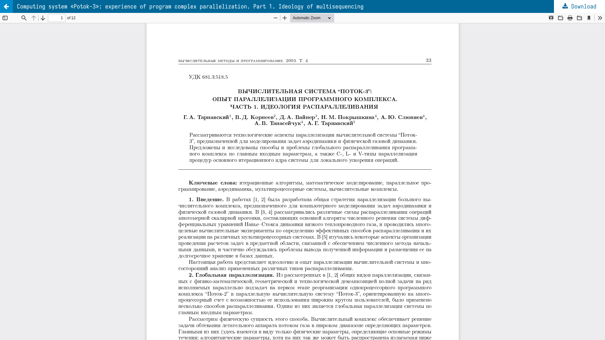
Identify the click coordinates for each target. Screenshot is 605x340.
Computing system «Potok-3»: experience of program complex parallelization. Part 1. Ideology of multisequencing (190, 6)
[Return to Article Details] (6, 6)
